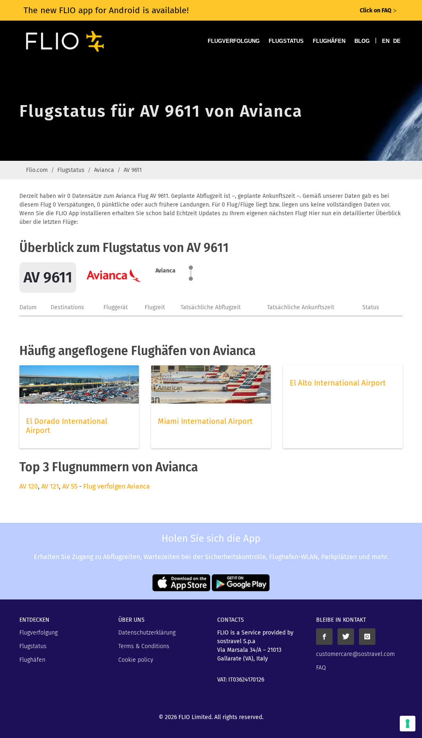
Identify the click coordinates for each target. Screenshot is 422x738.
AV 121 (50, 486)
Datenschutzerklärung (147, 632)
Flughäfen (329, 41)
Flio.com (37, 170)
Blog (362, 41)
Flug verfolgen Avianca (116, 486)
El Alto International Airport (338, 383)
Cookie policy (135, 659)
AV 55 (69, 486)
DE (397, 41)
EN (385, 41)
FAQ (321, 667)
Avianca (104, 170)
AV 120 (28, 486)
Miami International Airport (205, 421)
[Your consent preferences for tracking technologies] (407, 723)
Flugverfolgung (234, 41)
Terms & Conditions (143, 646)
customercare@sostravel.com (355, 654)
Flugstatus (286, 41)
